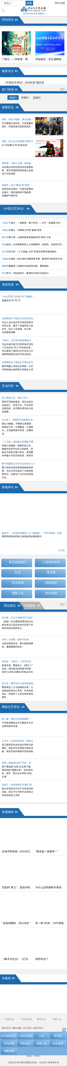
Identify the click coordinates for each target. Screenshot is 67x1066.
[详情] (61, 550)
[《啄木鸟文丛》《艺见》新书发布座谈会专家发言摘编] (16, 943)
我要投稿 (9, 1051)
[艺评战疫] (11, 1010)
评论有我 (18, 582)
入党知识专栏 (51, 562)
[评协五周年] (40, 1010)
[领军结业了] (50, 943)
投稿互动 (9, 1019)
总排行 (37, 97)
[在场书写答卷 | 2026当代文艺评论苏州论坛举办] (16, 835)
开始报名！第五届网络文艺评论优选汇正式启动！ (50, 59)
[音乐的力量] (26, 1010)
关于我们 (27, 1028)
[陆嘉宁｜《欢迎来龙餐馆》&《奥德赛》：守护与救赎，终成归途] (33, 513)
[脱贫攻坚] (26, 997)
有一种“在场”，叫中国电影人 (50, 923)
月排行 (25, 97)
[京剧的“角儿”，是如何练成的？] (16, 871)
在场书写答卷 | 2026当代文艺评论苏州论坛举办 (17, 851)
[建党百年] (11, 997)
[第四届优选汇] (11, 991)
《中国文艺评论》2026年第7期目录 (24, 82)
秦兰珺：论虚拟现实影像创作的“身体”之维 (26, 237)
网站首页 (6, 1028)
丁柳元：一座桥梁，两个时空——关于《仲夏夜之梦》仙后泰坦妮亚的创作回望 (17, 59)
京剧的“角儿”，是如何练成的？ (17, 887)
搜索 (29, 3)
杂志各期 (51, 593)
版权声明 (38, 1028)
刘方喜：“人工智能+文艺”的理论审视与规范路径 (29, 251)
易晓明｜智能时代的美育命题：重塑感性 (25, 266)
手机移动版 (26, 1019)
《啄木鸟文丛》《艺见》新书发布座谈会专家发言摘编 (17, 959)
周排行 (13, 97)
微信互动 (41, 1019)
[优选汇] (55, 1004)
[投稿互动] (26, 1004)
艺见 (18, 572)
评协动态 (51, 582)
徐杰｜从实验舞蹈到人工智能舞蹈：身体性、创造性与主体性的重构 (33, 244)
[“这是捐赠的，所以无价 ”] (16, 907)
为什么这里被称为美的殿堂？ (50, 887)
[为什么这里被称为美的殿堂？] (50, 871)
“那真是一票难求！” (46, 851)
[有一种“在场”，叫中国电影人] (50, 907)
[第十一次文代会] (55, 991)
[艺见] (55, 997)
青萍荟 (51, 572)
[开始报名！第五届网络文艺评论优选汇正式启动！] (50, 43)
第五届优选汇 (18, 562)
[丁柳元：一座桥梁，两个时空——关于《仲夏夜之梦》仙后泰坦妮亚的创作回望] (16, 43)
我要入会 (18, 593)
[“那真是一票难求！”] (50, 835)
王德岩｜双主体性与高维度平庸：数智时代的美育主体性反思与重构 (33, 259)
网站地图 (60, 3)
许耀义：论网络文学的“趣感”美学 (22, 230)
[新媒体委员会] (40, 991)
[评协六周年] (40, 1004)
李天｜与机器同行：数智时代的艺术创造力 (25, 273)
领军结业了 (41, 959)
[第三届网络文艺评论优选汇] (26, 991)
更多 (62, 89)
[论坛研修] (40, 997)
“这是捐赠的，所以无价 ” (16, 923)
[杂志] (11, 1004)
